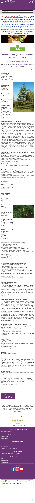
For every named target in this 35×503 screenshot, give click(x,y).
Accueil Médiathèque (13, 61)
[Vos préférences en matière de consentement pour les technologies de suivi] (32, 500)
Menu (2, 2)
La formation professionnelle (7, 431)
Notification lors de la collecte (11, 484)
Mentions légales (4, 462)
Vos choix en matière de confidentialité (18, 481)
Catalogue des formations (6, 445)
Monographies (24, 61)
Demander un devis (5, 436)
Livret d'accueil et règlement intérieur (9, 448)
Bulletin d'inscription (5, 446)
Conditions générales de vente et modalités (10, 453)
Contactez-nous (4, 460)
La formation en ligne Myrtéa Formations (10, 456)
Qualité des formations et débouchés (9, 433)
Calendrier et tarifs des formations (8, 443)
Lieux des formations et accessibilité (9, 455)
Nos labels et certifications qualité (8, 434)
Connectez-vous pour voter (17, 425)
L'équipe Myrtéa (4, 438)
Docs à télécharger (17, 441)
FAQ (2, 458)
